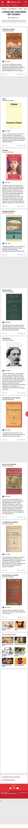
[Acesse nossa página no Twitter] (10, 788)
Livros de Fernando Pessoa (8, 779)
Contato (20, 792)
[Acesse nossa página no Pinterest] (14, 788)
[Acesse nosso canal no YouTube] (17, 788)
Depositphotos (14, 793)
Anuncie (25, 792)
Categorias (4, 8)
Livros (25, 8)
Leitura (20, 8)
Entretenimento (12, 8)
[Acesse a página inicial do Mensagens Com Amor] (14, 2)
